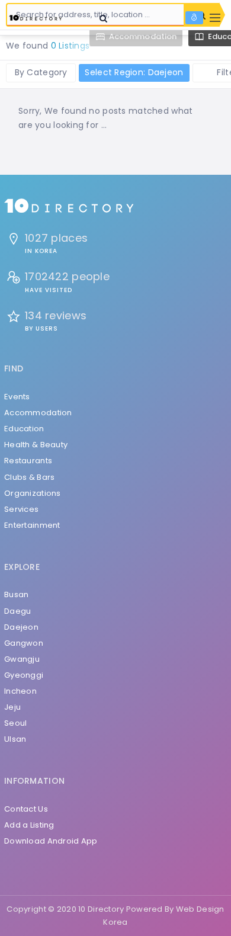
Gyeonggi (23, 675)
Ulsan (15, 739)
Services (21, 509)
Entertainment (32, 525)
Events (17, 396)
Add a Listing (29, 825)
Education (24, 428)
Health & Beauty (36, 444)
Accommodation (38, 412)
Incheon (20, 691)
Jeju (12, 707)
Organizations (32, 493)
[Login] (194, 17)
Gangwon (23, 643)
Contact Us (26, 809)
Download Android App (51, 841)
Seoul (15, 723)
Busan (16, 594)
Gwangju (22, 659)
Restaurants (28, 460)
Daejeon (21, 627)
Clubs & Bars (29, 477)
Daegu (17, 611)
